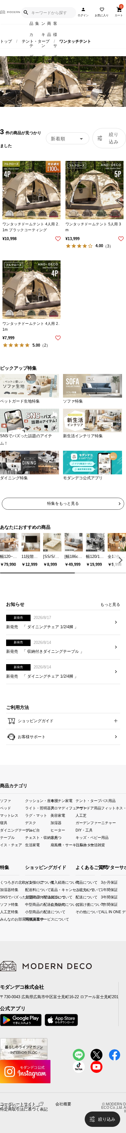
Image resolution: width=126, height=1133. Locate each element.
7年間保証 (103, 904)
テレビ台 (32, 830)
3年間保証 (103, 897)
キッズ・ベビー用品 (88, 837)
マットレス (9, 815)
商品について (78, 882)
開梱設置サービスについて (30, 919)
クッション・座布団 (37, 800)
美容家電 (57, 815)
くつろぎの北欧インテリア (2, 882)
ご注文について (78, 889)
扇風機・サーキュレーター (63, 845)
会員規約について (55, 904)
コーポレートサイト (18, 1103)
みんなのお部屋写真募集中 (2, 919)
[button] (119, 559)
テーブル (7, 837)
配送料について (30, 889)
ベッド (5, 807)
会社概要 (63, 1104)
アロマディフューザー (63, 807)
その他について (78, 911)
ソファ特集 (2, 904)
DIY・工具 (84, 830)
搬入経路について (55, 882)
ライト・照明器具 (37, 807)
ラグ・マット (36, 815)
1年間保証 (103, 889)
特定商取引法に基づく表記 (24, 1109)
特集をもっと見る (63, 503)
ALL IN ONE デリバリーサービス (103, 911)
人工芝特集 (2, 911)
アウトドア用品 (88, 807)
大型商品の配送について (30, 897)
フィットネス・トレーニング (113, 807)
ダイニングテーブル (12, 830)
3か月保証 (103, 882)
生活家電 (32, 845)
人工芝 (81, 815)
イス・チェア (11, 845)
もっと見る (110, 604)
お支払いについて (30, 882)
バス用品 (108, 800)
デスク (30, 822)
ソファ (5, 800)
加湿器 (55, 822)
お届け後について (78, 904)
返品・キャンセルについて (55, 889)
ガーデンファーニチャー (88, 822)
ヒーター (57, 830)
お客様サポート (31, 736)
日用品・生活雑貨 (88, 845)
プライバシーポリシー (20, 1106)
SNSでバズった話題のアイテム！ (2, 897)
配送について (78, 897)
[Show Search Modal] (25, 12)
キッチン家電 (61, 800)
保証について (55, 897)
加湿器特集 (2, 889)
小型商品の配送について (30, 911)
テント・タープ (36, 41)
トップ (6, 41)
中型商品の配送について (30, 904)
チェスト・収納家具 (37, 837)
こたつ (55, 837)
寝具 (3, 822)
